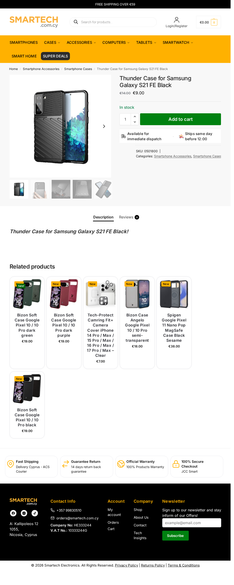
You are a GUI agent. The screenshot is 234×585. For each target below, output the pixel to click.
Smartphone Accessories (41, 69)
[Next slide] (104, 126)
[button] (208, 22)
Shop (138, 509)
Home (13, 69)
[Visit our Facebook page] (13, 513)
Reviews (128, 217)
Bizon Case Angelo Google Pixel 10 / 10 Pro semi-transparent (137, 327)
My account (114, 512)
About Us (141, 517)
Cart (111, 529)
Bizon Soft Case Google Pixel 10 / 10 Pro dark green (27, 325)
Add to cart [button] (27, 364)
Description (103, 217)
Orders (113, 522)
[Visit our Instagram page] (24, 513)
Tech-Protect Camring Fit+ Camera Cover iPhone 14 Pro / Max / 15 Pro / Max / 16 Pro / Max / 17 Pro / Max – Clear (100, 335)
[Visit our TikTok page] (35, 513)
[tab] (103, 217)
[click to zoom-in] (61, 126)
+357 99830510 (68, 510)
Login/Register (176, 26)
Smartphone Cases (78, 69)
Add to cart (180, 119)
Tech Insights (140, 535)
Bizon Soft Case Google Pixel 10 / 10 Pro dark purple (63, 325)
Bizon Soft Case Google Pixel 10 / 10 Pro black (27, 417)
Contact (140, 525)
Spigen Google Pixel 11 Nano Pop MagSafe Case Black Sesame (174, 327)
